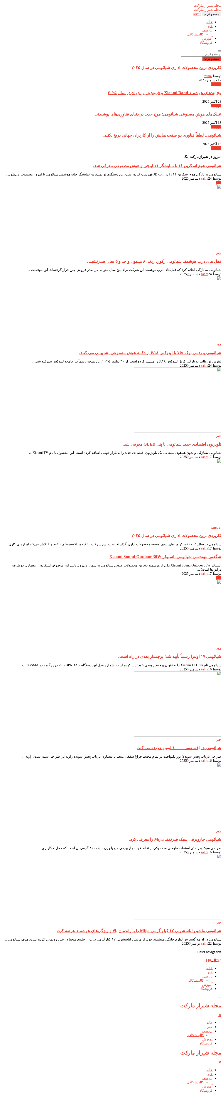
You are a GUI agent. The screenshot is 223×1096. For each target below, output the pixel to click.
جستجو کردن (212, 58)
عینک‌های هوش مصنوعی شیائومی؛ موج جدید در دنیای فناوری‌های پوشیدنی (158, 114)
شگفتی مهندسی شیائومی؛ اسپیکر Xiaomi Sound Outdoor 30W (165, 556)
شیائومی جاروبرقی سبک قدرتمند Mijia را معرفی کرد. (175, 839)
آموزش (207, 38)
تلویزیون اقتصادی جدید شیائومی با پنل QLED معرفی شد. (172, 444)
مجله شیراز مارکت (200, 1005)
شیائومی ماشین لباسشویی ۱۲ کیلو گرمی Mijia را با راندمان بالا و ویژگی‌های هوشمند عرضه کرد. (139, 930)
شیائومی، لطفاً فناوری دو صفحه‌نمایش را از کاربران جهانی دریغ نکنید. (162, 135)
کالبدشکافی (195, 34)
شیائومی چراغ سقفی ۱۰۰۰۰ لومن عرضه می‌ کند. (179, 747)
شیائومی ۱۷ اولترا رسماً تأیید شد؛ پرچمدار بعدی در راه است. (169, 656)
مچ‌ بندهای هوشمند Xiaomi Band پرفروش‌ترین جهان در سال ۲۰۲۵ (164, 92)
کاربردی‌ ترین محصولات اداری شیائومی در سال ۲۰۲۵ (176, 67)
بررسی (207, 30)
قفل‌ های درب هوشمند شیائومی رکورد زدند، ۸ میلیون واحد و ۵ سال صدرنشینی (154, 261)
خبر (210, 26)
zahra (208, 76)
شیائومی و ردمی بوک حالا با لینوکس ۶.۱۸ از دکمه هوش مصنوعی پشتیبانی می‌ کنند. (150, 352)
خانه (209, 22)
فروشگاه (206, 42)
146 (208, 960)
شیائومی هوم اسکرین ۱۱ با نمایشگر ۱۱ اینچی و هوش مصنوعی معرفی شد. (157, 165)
